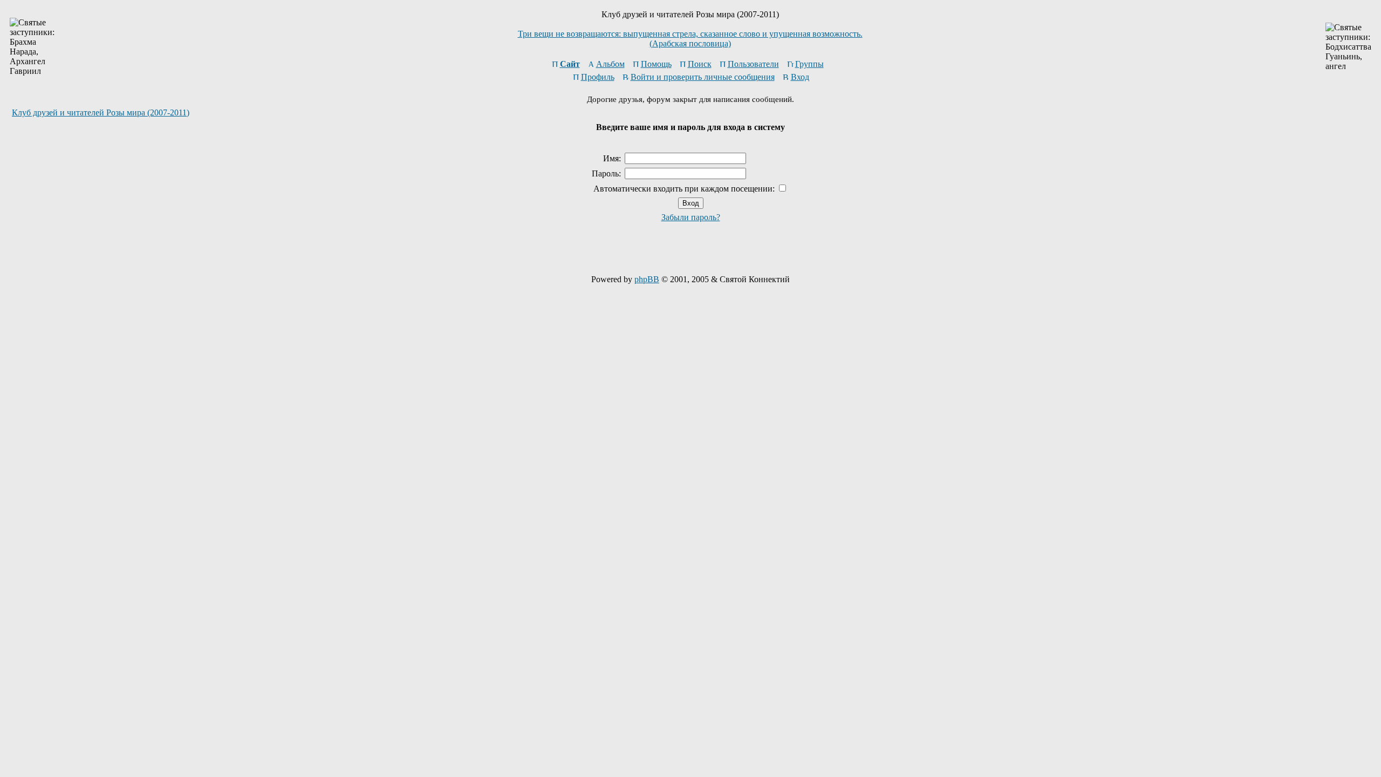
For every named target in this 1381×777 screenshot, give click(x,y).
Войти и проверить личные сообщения (703, 76)
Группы (809, 64)
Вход (800, 76)
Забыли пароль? (690, 217)
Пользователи (753, 64)
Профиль (597, 76)
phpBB (646, 279)
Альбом (610, 64)
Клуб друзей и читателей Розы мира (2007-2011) (100, 112)
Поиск (700, 64)
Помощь (656, 64)
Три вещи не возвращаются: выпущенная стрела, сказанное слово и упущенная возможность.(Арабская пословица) (690, 38)
